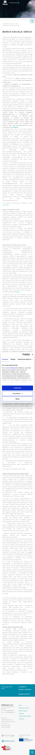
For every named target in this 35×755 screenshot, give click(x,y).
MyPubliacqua (13, 2)
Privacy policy (24, 708)
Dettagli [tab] (13, 359)
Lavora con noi (24, 694)
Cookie (21, 713)
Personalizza (16, 393)
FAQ (20, 705)
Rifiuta (17, 399)
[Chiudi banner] (32, 354)
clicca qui (5, 205)
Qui (24, 469)
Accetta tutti (17, 388)
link (13, 674)
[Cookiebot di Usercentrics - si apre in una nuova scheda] (22, 355)
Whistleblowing (25, 716)
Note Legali (23, 711)
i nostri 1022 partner (11, 367)
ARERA (15, 127)
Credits (21, 719)
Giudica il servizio (24, 689)
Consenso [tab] (5, 359)
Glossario (22, 687)
